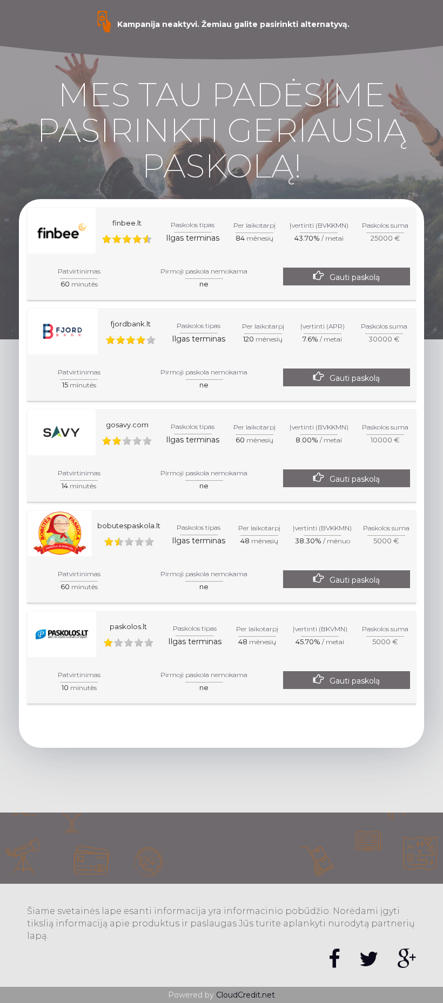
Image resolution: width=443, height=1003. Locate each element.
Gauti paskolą (355, 277)
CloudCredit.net (245, 995)
